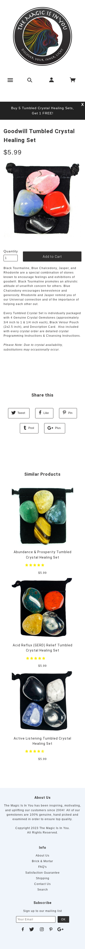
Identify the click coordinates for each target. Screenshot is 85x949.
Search (42, 889)
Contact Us (42, 884)
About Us (42, 855)
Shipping (42, 878)
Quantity (11, 251)
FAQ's (42, 866)
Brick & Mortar (42, 861)
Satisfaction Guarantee (42, 872)
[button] (35, 565)
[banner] (42, 36)
